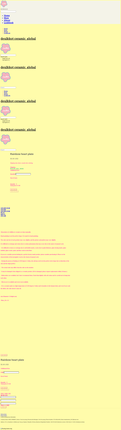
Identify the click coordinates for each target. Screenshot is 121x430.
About (7, 20)
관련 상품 (3, 216)
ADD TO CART (4, 389)
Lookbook (8, 23)
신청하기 (3, 407)
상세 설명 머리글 (5, 208)
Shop (6, 18)
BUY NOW (4, 355)
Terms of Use (4, 414)
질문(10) (3, 214)
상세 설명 (3, 209)
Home (7, 15)
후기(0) (3, 212)
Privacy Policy (4, 415)
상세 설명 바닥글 (5, 211)
